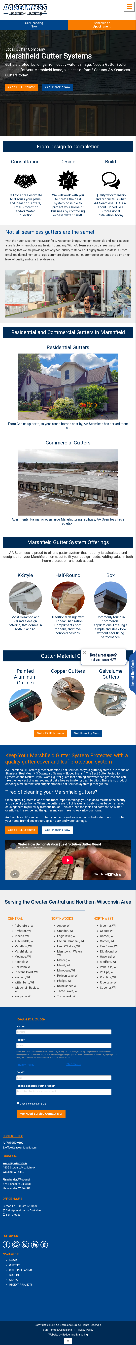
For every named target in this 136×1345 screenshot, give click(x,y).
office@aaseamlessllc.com (20, 1147)
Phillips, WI (107, 972)
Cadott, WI (106, 931)
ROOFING (14, 1275)
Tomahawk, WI (66, 996)
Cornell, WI (107, 941)
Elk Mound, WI (109, 951)
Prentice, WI (108, 977)
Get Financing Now (57, 87)
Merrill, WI (63, 965)
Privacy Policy (25, 1064)
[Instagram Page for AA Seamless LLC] (25, 1247)
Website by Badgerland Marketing (68, 1334)
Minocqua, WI (66, 970)
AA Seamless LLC (66, 1325)
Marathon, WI (23, 946)
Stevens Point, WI (26, 972)
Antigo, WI (63, 925)
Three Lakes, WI (67, 991)
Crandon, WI (65, 931)
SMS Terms (73, 1064)
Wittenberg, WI (24, 982)
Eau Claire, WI (109, 946)
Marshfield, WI (24, 951)
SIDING (13, 1279)
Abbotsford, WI (24, 925)
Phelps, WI (64, 980)
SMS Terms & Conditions (57, 1329)
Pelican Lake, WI (67, 975)
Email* (20, 1072)
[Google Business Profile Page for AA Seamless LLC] (16, 1247)
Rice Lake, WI (108, 982)
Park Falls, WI (108, 967)
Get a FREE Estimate (21, 87)
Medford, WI (108, 961)
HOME (13, 1260)
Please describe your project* (35, 1085)
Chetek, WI (107, 936)
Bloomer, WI (108, 925)
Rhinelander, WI (67, 986)
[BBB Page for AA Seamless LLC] (44, 1247)
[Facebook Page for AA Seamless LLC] (6, 1247)
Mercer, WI (64, 960)
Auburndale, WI (24, 941)
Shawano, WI (23, 967)
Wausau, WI (22, 977)
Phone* (20, 1039)
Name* (20, 1026)
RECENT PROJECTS (21, 1284)
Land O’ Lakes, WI (68, 946)
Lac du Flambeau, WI (70, 941)
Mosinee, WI (23, 956)
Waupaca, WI (23, 996)
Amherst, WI (23, 931)
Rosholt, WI (22, 961)
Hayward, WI (108, 956)
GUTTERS (14, 1265)
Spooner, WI (108, 987)
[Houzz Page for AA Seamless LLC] (34, 1247)
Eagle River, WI (66, 936)
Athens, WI (22, 936)
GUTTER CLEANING (20, 1270)
